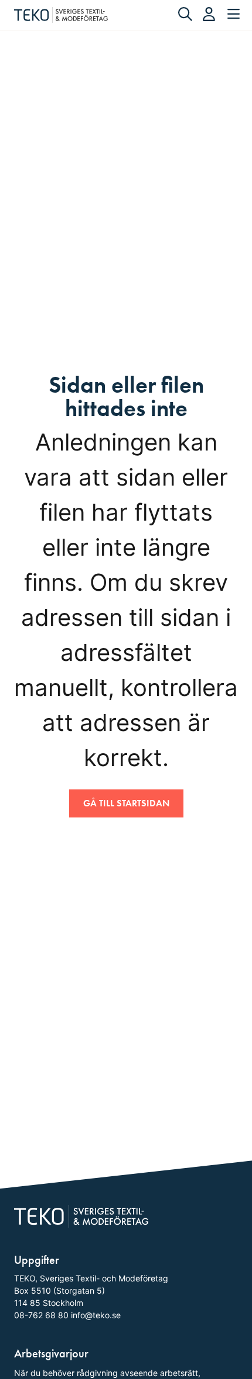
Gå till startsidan (126, 803)
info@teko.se (96, 1315)
